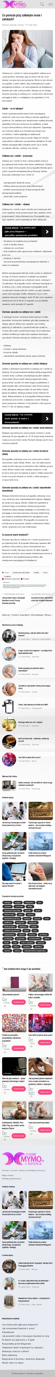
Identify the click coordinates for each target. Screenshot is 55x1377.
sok (15, 943)
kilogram (20, 923)
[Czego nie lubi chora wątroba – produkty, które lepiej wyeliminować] (9, 654)
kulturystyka (10, 927)
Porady (21, 25)
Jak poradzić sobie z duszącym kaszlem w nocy (25, 1336)
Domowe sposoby (9, 25)
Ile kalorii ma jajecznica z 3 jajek (18, 1339)
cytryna (8, 906)
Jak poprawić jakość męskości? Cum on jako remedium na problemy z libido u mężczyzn (40, 1081)
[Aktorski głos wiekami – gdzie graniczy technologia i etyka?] (14, 1066)
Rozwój (35, 674)
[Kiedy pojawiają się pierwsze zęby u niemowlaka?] (9, 671)
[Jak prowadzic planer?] (14, 982)
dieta (30, 906)
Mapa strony (7, 1175)
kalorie (30, 915)
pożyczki (20, 939)
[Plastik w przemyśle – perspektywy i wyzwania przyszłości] (14, 1023)
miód (26, 931)
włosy (17, 951)
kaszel (37, 919)
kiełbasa (8, 923)
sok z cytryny (27, 943)
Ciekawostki (37, 708)
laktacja (23, 927)
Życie (34, 761)
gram (38, 911)
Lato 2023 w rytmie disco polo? (29, 757)
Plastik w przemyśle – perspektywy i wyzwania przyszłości (11, 1038)
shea (7, 943)
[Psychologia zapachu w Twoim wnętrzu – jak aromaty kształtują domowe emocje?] (40, 811)
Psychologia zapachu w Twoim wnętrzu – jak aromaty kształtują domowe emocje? (39, 825)
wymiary (38, 947)
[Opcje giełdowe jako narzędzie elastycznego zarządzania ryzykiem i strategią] (14, 841)
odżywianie (9, 935)
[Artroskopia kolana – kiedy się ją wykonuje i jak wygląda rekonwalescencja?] (40, 871)
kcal (47, 919)
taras (7, 947)
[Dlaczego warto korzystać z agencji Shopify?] (14, 871)
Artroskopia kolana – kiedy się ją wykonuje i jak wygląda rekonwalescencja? (40, 886)
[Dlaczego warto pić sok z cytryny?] (9, 724)
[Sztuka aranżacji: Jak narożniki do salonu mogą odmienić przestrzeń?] (9, 786)
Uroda (34, 692)
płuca (47, 939)
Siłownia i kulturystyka (41, 639)
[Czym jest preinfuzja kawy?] (40, 1110)
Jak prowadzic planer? (10, 994)
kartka (27, 919)
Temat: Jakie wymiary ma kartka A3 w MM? (33, 705)
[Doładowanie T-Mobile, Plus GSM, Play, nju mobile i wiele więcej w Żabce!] (14, 1110)
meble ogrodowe (12, 931)
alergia (7, 903)
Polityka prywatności (11, 1178)
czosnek (19, 906)
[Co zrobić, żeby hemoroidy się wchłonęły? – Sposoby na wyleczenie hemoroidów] (9, 1284)
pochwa (43, 935)
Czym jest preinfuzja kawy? (39, 1122)
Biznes (34, 1269)
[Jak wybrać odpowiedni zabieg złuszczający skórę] (9, 689)
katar (37, 573)
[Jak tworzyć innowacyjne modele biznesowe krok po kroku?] (14, 811)
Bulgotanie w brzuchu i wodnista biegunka (23, 1359)
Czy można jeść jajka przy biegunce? (20, 1324)
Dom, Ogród (37, 1304)
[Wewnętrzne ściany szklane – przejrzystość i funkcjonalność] (9, 1302)
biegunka (29, 903)
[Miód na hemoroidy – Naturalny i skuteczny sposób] (9, 742)
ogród (21, 935)
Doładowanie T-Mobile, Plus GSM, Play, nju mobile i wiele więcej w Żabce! (13, 1125)
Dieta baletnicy (9, 1355)
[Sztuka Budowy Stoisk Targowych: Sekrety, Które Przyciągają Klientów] (9, 1266)
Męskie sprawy (38, 1073)
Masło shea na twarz (13, 1362)
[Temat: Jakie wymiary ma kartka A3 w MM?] (9, 707)
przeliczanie (34, 939)
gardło (28, 911)
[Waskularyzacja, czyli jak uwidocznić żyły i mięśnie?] (9, 636)
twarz (16, 947)
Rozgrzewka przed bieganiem (16, 1343)
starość (41, 943)
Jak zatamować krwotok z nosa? (18, 1328)
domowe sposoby (21, 573)
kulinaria (33, 923)
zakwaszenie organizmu (35, 951)
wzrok (7, 951)
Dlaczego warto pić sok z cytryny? (30, 722)
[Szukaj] (42, 4)
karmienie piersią (12, 919)
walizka (26, 947)
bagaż (18, 903)
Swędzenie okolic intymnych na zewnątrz (22, 1347)
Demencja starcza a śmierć (15, 1351)
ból (39, 903)
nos (46, 573)
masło (34, 927)
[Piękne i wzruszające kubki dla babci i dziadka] (40, 982)
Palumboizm (8, 1332)
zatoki (8, 576)
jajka (21, 915)
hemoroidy (9, 915)
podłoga (8, 939)
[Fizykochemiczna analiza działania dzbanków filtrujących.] (40, 841)
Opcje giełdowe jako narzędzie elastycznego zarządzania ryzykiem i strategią (13, 855)
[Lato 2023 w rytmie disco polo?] (9, 759)
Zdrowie (35, 657)
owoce (32, 935)
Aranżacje (36, 789)
